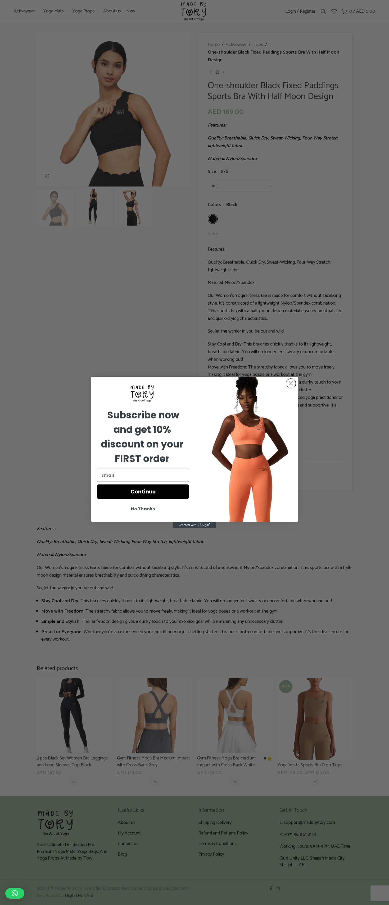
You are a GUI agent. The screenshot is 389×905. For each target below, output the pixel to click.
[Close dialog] (291, 383)
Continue (143, 491)
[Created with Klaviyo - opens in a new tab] (194, 525)
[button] (14, 893)
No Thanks (143, 509)
